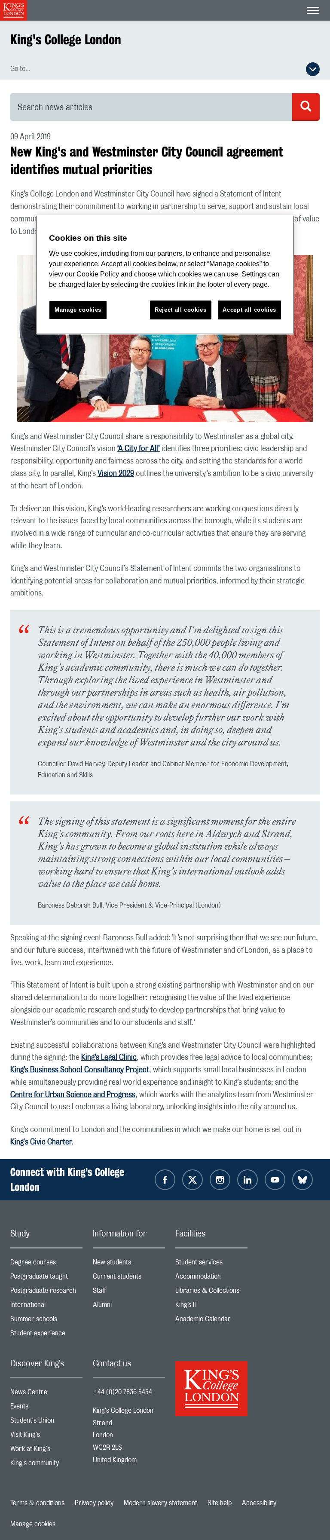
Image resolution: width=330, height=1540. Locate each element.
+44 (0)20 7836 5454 (122, 1392)
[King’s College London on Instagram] (220, 1179)
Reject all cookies (181, 310)
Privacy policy (94, 1503)
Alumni (129, 1306)
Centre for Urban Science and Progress (72, 1095)
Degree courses (46, 1264)
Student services (211, 1264)
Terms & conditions (37, 1503)
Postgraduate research (46, 1292)
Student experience (46, 1335)
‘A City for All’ (138, 449)
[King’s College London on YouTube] (275, 1179)
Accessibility (259, 1503)
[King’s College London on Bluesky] (302, 1179)
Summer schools (46, 1321)
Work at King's (46, 1450)
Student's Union (46, 1422)
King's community (46, 1465)
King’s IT (211, 1306)
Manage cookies (32, 1524)
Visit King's (46, 1436)
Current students (129, 1278)
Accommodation (211, 1278)
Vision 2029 (116, 474)
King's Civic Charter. (41, 1142)
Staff (129, 1292)
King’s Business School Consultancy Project (79, 1070)
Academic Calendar (211, 1321)
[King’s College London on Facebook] (165, 1179)
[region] (165, 274)
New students (129, 1264)
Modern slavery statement (160, 1503)
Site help (220, 1503)
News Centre (46, 1394)
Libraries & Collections (211, 1292)
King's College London (65, 39)
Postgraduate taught (46, 1278)
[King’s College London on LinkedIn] (247, 1179)
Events (46, 1408)
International (46, 1306)
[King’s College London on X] (192, 1179)
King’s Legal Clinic (109, 1057)
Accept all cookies (249, 310)
